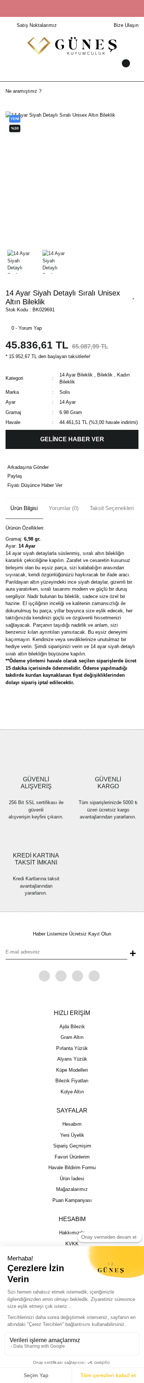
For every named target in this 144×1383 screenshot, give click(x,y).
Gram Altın (72, 1037)
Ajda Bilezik (72, 1026)
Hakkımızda (72, 1232)
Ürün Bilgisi (24, 508)
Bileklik (105, 375)
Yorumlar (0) (64, 508)
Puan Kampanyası (72, 1200)
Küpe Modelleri (72, 1070)
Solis (64, 392)
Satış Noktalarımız (37, 25)
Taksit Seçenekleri (112, 508)
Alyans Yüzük (72, 1059)
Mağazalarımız (72, 1189)
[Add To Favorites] (133, 295)
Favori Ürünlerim (72, 1157)
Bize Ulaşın (126, 25)
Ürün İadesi (72, 1178)
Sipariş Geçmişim (72, 1146)
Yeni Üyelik (72, 1135)
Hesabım (72, 1124)
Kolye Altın (72, 1091)
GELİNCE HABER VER (72, 439)
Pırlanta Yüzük (72, 1048)
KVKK (72, 1243)
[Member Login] (72, 70)
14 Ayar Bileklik (76, 375)
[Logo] (72, 46)
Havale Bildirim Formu (72, 1167)
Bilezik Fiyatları (72, 1080)
